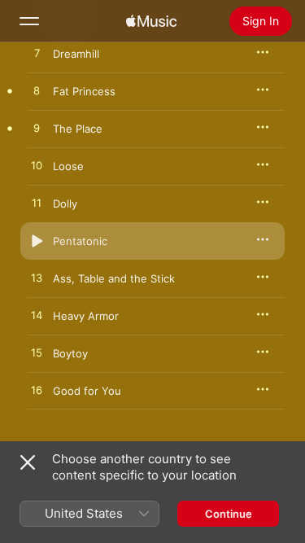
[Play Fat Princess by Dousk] (36, 91)
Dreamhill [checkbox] (76, 53)
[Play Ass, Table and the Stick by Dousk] (36, 278)
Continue (228, 513)
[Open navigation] (29, 21)
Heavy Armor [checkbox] (86, 315)
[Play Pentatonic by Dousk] (36, 241)
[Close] (27, 462)
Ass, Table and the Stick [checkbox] (114, 278)
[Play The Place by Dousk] (36, 128)
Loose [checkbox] (68, 166)
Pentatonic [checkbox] (80, 240)
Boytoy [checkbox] (70, 353)
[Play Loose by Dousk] (36, 166)
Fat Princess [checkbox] (84, 91)
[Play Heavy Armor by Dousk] (36, 316)
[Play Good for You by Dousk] (36, 390)
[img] (151, 21)
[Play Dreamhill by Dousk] (36, 53)
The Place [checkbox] (77, 128)
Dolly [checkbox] (65, 203)
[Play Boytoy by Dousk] (36, 353)
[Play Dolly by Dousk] (36, 203)
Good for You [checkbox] (87, 390)
